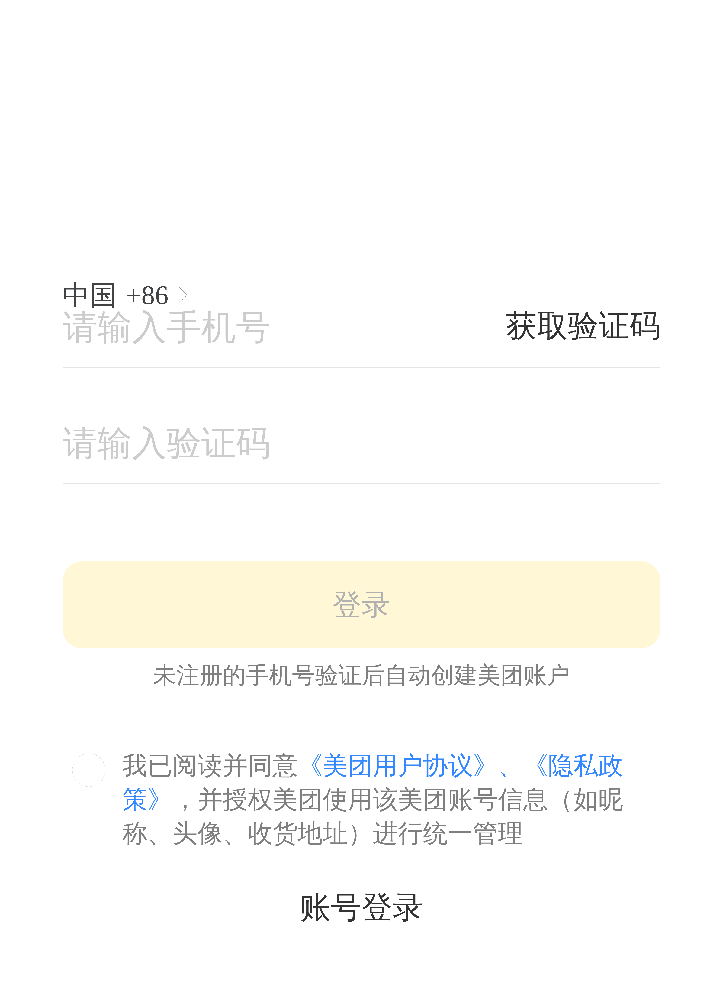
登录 (361, 605)
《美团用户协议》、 (410, 765)
